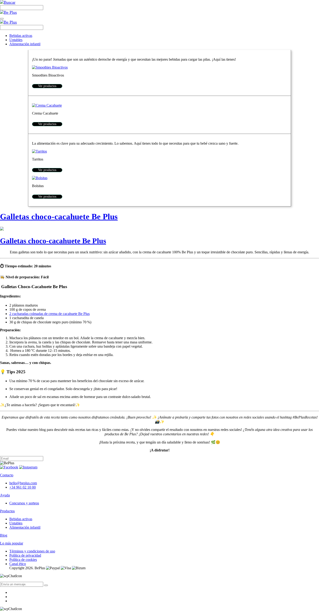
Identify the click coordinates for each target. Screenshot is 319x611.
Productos (7, 511)
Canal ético (17, 564)
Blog (3, 535)
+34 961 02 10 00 (22, 487)
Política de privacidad (25, 555)
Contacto (6, 475)
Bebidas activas (20, 36)
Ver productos (47, 86)
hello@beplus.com (23, 483)
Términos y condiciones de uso (32, 551)
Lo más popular (11, 543)
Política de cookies (23, 560)
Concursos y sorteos (24, 503)
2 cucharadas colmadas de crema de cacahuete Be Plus (49, 314)
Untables (15, 40)
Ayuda (5, 495)
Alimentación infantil (24, 44)
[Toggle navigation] (2, 18)
